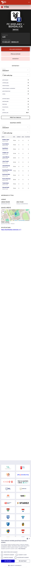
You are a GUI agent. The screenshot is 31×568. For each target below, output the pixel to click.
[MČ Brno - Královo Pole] (23, 524)
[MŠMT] (8, 468)
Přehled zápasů (15, 54)
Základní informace (15, 49)
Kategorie (5, 35)
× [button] (29, 538)
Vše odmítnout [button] (23, 561)
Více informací (22, 548)
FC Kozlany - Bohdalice (10, 42)
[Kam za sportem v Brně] (23, 482)
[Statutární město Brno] (8, 482)
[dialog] (15, 552)
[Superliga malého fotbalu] (23, 489)
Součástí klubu (6, 40)
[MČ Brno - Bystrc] (23, 510)
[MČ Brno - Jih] (23, 517)
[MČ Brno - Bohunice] (8, 510)
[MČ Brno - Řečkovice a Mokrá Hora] (8, 531)
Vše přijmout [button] (7, 561)
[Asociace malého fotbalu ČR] (8, 489)
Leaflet (15, 220)
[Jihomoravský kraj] (23, 475)
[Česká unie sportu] (8, 475)
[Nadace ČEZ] (8, 496)
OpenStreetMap (21, 220)
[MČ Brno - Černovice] (8, 517)
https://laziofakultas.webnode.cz (10, 229)
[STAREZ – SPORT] (23, 503)
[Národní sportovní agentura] (23, 468)
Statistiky (15, 58)
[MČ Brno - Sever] (23, 531)
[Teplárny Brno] (8, 503)
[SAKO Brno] (23, 496)
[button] (15, 213)
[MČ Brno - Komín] (8, 524)
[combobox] (27, 538)
